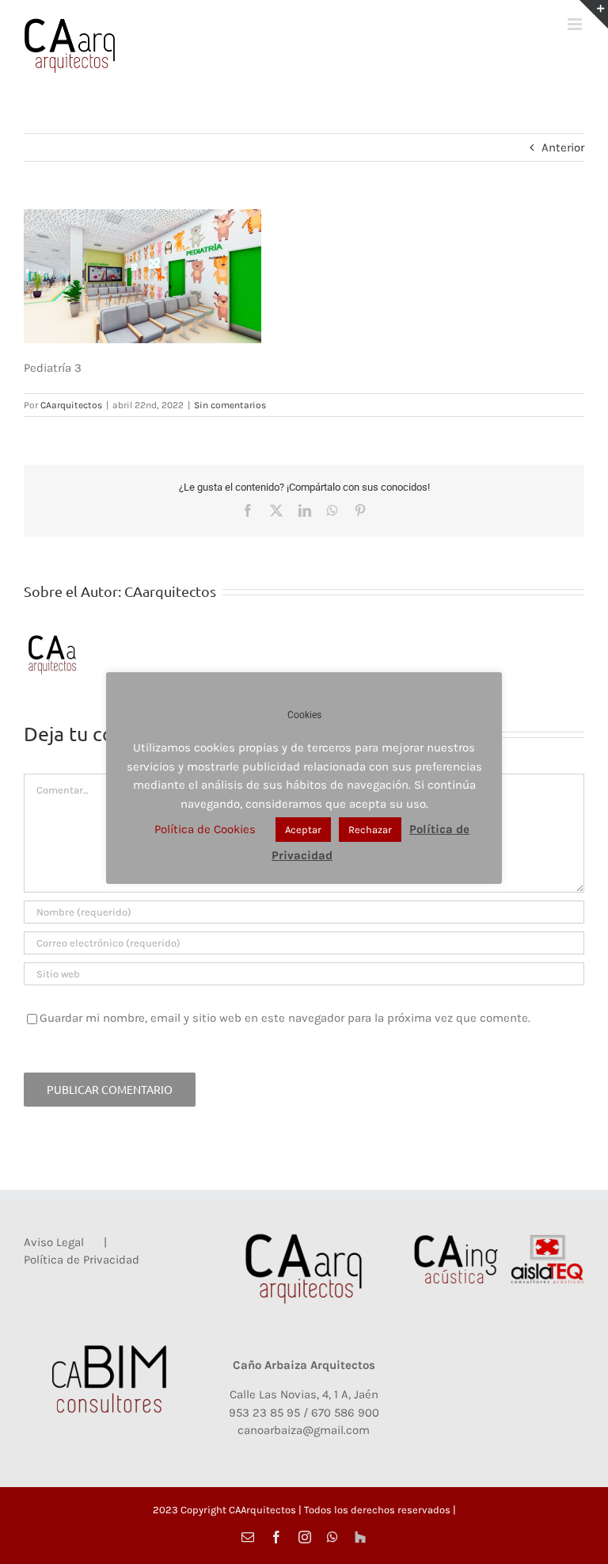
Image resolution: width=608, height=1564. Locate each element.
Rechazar (370, 830)
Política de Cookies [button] (205, 829)
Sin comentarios (230, 405)
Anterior (563, 147)
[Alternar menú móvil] (576, 24)
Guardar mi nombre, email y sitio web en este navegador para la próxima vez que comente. (285, 1018)
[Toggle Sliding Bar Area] (594, 14)
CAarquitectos (71, 405)
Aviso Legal (54, 1242)
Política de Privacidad (81, 1259)
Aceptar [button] (303, 830)
